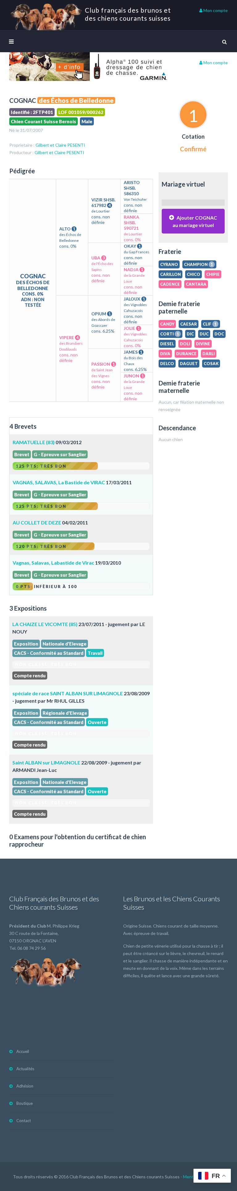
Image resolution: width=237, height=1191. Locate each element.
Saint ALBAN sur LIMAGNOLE (46, 762)
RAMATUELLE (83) (34, 442)
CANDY (167, 324)
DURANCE (186, 353)
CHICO (193, 274)
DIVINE (203, 343)
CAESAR (188, 324)
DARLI (208, 353)
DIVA (165, 353)
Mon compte (215, 10)
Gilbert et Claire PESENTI (60, 145)
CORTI (169, 333)
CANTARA (196, 284)
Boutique (24, 1103)
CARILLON (170, 274)
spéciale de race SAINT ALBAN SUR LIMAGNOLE (67, 693)
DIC (190, 333)
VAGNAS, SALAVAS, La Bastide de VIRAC (59, 482)
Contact (23, 1120)
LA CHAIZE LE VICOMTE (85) (44, 624)
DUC (204, 333)
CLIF (210, 324)
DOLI (185, 343)
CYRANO (169, 264)
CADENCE (170, 284)
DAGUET (189, 363)
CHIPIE (213, 274)
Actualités (25, 1068)
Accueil (22, 1051)
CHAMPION (198, 264)
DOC (219, 333)
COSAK (211, 363)
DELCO (167, 363)
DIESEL (167, 343)
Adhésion (24, 1086)
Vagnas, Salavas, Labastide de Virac (53, 563)
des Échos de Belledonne (76, 100)
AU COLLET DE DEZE (37, 522)
